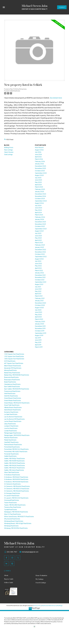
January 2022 (39, 273)
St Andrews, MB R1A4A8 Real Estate (16, 482)
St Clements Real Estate (12, 484)
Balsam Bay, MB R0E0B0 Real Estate (16, 375)
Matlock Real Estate (11, 437)
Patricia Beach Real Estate (13, 444)
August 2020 (39, 307)
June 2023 (38, 236)
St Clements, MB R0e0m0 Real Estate (17, 486)
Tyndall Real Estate (10, 509)
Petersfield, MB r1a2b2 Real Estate (15, 451)
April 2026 (38, 157)
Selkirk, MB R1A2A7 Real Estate (14, 468)
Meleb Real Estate (10, 440)
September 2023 (41, 229)
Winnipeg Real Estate (11, 526)
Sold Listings (8, 154)
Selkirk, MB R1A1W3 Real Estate (14, 463)
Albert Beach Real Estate (12, 366)
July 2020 (38, 310)
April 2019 (38, 345)
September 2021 (40, 282)
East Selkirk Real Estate (12, 386)
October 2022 (40, 254)
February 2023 (40, 245)
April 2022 (38, 268)
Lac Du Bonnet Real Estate (13, 417)
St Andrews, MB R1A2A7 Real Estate (16, 477)
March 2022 (39, 270)
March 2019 (38, 347)
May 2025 (38, 182)
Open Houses (8, 152)
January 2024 (39, 219)
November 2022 (40, 252)
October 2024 (40, 198)
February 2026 (40, 161)
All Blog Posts (8, 147)
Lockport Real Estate (11, 426)
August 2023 (39, 231)
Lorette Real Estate (10, 428)
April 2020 (38, 317)
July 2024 (38, 205)
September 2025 (41, 173)
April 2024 (38, 212)
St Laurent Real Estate (11, 495)
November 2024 (40, 196)
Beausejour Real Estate (12, 380)
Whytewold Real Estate (12, 519)
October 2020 (40, 305)
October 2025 (40, 171)
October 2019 (39, 331)
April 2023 (38, 240)
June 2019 (38, 340)
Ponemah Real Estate (11, 454)
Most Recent (39, 147)
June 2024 (38, 208)
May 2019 (38, 342)
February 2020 (40, 321)
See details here (56, 98)
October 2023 (40, 226)
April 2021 (38, 294)
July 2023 (38, 233)
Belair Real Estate (10, 382)
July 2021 (38, 287)
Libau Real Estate (10, 424)
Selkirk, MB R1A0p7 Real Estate (14, 458)
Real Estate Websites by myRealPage (52, 605)
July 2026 (38, 152)
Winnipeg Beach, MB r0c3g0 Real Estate (17, 523)
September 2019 (40, 333)
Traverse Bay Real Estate (12, 507)
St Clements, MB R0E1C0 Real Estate (16, 489)
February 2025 (40, 189)
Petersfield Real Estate (12, 447)
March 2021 (39, 296)
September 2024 (41, 201)
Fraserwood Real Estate (12, 391)
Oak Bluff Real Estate (11, 442)
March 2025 (39, 187)
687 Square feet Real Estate (13, 363)
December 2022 (40, 249)
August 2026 (39, 150)
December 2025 (40, 166)
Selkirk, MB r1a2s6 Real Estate (14, 470)
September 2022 (41, 256)
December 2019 (40, 326)
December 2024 (40, 194)
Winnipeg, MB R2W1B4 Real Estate (16, 528)
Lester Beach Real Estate (12, 421)
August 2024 (39, 203)
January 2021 (39, 300)
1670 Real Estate (9, 361)
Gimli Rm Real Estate (11, 396)
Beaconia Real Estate (11, 377)
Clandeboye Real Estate (12, 384)
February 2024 (40, 217)
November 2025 (40, 168)
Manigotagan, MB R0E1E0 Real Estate (16, 435)
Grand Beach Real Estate (12, 398)
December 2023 (40, 222)
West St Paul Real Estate (12, 514)
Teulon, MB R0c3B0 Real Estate (15, 505)
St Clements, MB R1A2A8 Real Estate (16, 491)
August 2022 (39, 259)
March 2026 (39, 159)
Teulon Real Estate (10, 502)
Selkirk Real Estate (15, 91)
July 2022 (38, 261)
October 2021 (39, 280)
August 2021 (39, 284)
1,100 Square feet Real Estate (14, 354)
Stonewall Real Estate (11, 500)
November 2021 (40, 277)
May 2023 (38, 238)
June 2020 (38, 312)
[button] (62, 7)
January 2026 (39, 164)
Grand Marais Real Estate (12, 400)
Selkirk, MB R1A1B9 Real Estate (14, 461)
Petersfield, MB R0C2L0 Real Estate (16, 449)
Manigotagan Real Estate (12, 433)
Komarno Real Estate (11, 412)
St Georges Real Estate (12, 493)
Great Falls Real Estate (11, 405)
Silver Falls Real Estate (11, 472)
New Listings (8, 150)
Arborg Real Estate (10, 370)
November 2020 (40, 303)
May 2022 (38, 266)
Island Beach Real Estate (12, 410)
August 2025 (39, 175)
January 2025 (39, 191)
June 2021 (38, 289)
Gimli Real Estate (9, 393)
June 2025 (38, 180)
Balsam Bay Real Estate (12, 373)
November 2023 (40, 224)
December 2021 (40, 275)
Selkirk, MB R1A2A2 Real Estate (14, 465)
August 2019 (39, 335)
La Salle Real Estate (10, 414)
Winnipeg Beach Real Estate (13, 521)
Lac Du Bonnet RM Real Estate (14, 419)
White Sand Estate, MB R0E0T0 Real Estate (19, 516)
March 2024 (39, 215)
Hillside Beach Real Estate (13, 407)
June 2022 (38, 263)
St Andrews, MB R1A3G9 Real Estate (16, 479)
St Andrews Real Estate (12, 475)
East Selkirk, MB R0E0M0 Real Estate (16, 389)
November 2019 (40, 328)
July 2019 (38, 338)
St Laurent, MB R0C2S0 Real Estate (16, 498)
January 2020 (39, 324)
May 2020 (38, 314)
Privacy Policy (37, 605)
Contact (62, 7)
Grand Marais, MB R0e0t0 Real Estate (16, 403)
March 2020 (39, 319)
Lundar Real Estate (10, 431)
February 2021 (40, 298)
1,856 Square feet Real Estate (14, 359)
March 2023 (39, 242)
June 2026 (38, 154)
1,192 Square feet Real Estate (14, 356)
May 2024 (38, 210)
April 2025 (38, 185)
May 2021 (38, 291)
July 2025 (38, 178)
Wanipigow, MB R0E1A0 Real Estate (16, 512)
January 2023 (39, 247)
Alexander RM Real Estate (12, 368)
